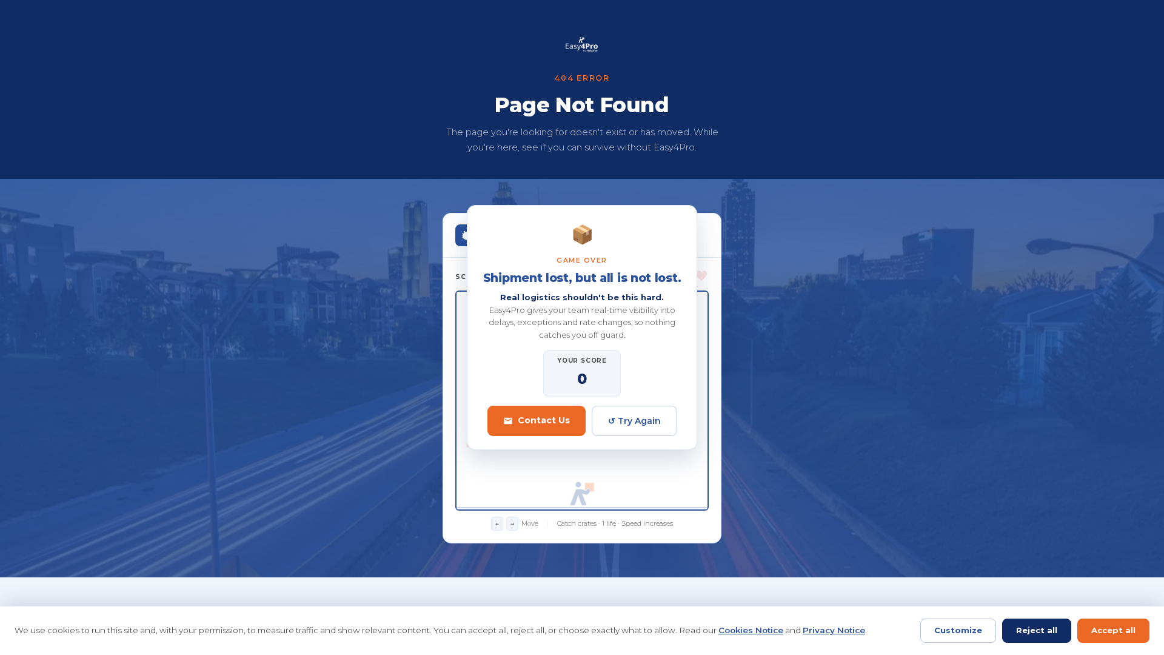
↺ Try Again (634, 420)
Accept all (1113, 630)
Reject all (1036, 630)
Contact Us (544, 420)
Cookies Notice (750, 630)
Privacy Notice (834, 630)
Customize (958, 630)
